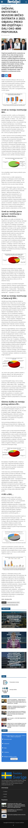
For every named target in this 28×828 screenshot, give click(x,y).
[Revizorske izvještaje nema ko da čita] (4, 816)
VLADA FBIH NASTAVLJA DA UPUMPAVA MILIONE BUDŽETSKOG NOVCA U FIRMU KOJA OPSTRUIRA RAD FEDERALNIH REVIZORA (16, 713)
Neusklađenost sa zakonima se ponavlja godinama (14, 810)
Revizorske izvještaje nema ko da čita (16, 814)
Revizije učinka (13, 689)
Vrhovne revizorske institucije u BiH (10, 604)
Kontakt (5, 794)
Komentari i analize (6, 5)
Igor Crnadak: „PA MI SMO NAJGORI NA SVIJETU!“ (16, 719)
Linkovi (5, 796)
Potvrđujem (14, 759)
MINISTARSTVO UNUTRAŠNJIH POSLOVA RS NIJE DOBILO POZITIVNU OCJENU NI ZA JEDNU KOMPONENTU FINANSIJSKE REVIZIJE (16, 725)
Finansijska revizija (14, 682)
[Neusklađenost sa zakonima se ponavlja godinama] (4, 811)
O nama (5, 791)
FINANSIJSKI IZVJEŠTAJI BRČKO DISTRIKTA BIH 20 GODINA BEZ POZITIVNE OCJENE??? (14, 618)
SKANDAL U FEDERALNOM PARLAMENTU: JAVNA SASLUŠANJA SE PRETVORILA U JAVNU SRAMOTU (17, 707)
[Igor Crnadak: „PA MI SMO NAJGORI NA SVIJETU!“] (4, 719)
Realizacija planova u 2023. (13, 602)
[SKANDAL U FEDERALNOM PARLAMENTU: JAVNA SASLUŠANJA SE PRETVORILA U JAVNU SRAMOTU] (4, 707)
